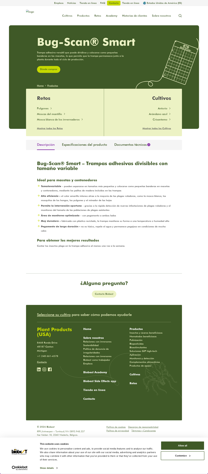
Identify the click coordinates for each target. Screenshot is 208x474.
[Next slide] (179, 145)
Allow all (182, 445)
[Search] (179, 15)
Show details (47, 468)
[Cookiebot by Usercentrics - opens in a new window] (19, 468)
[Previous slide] (28, 145)
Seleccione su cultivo (54, 314)
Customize (181, 455)
